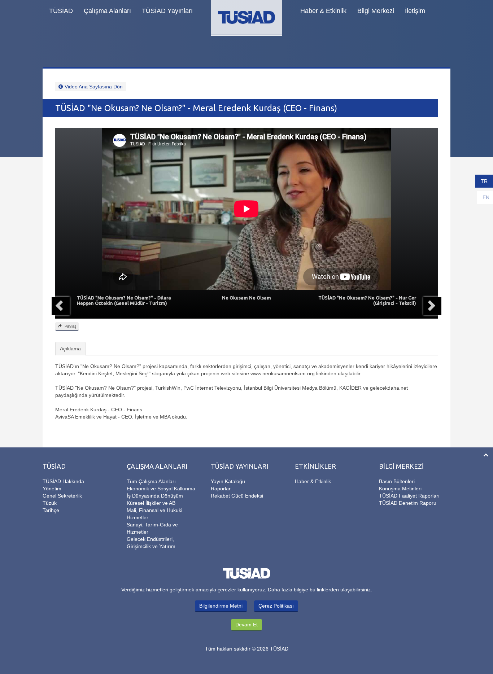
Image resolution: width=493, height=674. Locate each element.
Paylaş (70, 326)
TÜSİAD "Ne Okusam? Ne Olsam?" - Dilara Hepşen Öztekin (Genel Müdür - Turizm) (124, 300)
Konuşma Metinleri (400, 488)
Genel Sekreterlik (62, 496)
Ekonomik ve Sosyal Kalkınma (161, 488)
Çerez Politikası (276, 606)
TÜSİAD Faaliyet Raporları (409, 496)
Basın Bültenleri (397, 481)
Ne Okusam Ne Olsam (246, 297)
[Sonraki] (432, 306)
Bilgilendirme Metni (221, 606)
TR (484, 181)
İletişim (415, 10)
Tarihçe (51, 510)
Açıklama (70, 348)
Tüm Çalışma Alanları (151, 481)
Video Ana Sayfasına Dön (94, 86)
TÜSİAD (61, 10)
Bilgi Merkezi (375, 10)
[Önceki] (61, 306)
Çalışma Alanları (107, 10)
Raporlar (221, 488)
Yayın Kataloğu (228, 481)
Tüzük (50, 503)
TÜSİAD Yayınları (167, 10)
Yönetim (52, 488)
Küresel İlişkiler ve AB (151, 503)
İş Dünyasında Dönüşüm (155, 496)
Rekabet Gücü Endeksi (237, 496)
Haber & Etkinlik (323, 10)
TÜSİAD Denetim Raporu (407, 503)
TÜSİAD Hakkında (63, 481)
